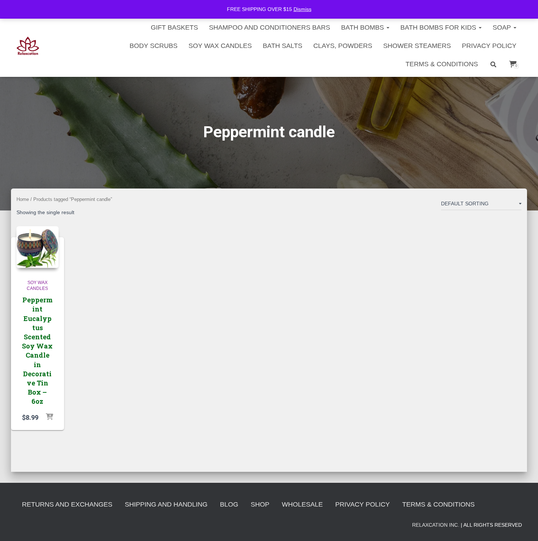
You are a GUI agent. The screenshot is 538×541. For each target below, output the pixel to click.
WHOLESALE (302, 504)
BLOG (229, 504)
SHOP (260, 504)
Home (22, 199)
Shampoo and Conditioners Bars (269, 27)
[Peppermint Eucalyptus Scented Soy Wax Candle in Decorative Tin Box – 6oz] (37, 247)
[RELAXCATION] (28, 46)
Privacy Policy (489, 45)
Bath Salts (282, 45)
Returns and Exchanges (67, 504)
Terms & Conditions (442, 64)
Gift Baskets (174, 27)
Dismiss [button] (302, 9)
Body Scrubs (154, 45)
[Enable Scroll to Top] (523, 526)
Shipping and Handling (166, 504)
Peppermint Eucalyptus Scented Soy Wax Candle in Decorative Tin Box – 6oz (37, 350)
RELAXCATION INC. (435, 525)
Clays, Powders (342, 45)
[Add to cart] (49, 417)
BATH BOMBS (363, 27)
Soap (503, 27)
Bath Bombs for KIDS (439, 27)
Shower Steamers (417, 45)
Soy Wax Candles (220, 45)
